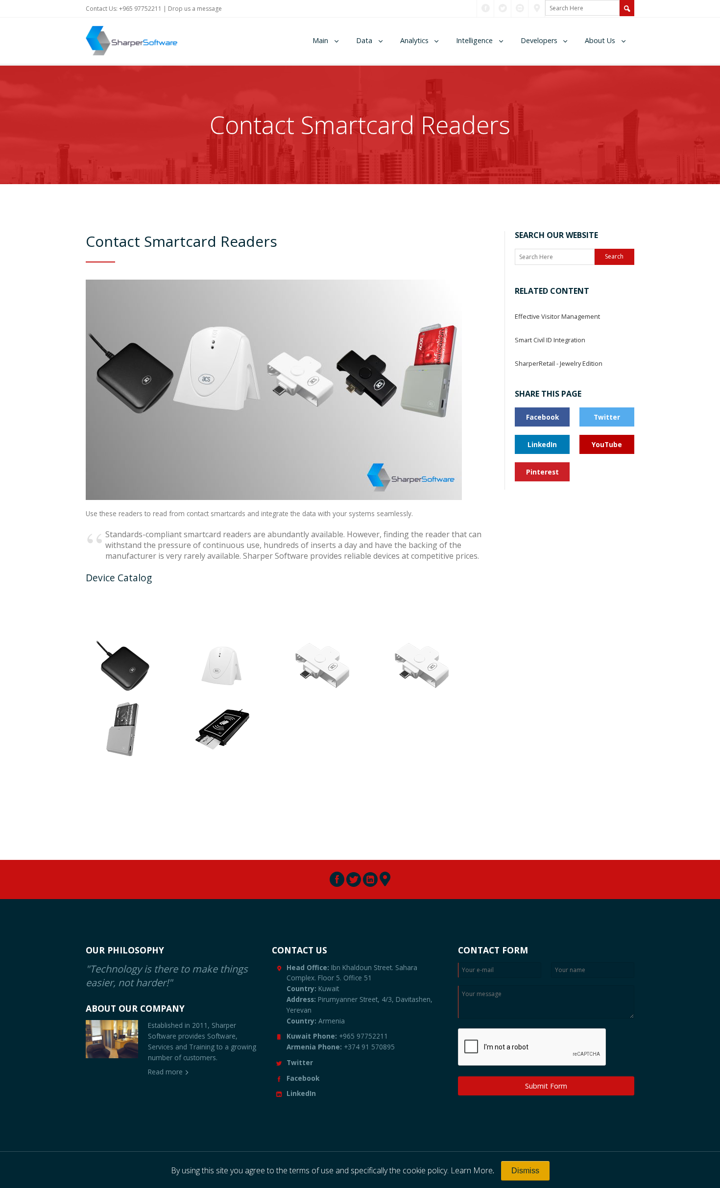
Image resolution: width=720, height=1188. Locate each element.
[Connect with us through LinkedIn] (520, 8)
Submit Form (546, 1086)
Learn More (472, 1170)
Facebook (542, 417)
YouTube (607, 444)
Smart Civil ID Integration (550, 339)
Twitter (607, 417)
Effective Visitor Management (557, 316)
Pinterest (542, 471)
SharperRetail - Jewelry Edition (558, 363)
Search (614, 256)
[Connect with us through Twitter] (503, 8)
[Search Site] (627, 8)
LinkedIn (542, 444)
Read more (165, 1071)
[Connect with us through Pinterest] (537, 8)
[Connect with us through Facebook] (485, 8)
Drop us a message (195, 8)
